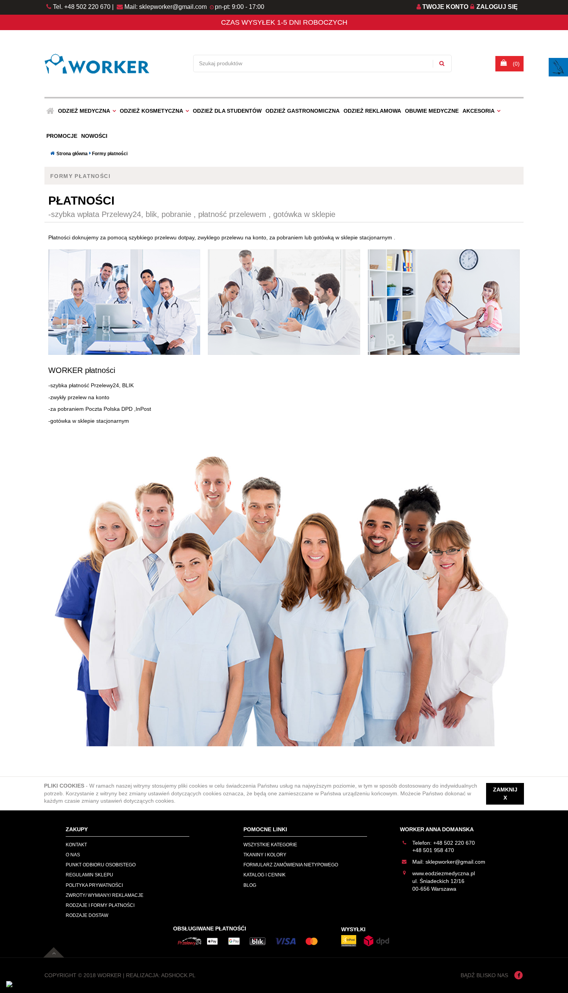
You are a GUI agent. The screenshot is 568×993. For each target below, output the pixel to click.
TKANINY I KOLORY (264, 854)
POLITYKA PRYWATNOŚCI (94, 885)
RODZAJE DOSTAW (87, 915)
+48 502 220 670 (454, 843)
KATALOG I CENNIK (264, 875)
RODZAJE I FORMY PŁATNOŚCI (100, 905)
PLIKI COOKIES (64, 786)
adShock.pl (178, 975)
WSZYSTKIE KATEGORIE (270, 844)
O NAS (73, 854)
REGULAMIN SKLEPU (89, 875)
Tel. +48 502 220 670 (81, 6)
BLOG (249, 885)
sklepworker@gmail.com (455, 862)
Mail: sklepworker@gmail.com (165, 6)
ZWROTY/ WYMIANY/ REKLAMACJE (104, 895)
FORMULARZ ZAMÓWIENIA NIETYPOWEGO (290, 865)
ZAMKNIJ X (505, 793)
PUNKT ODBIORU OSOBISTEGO (101, 865)
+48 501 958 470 (433, 850)
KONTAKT (76, 844)
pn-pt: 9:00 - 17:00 (239, 6)
